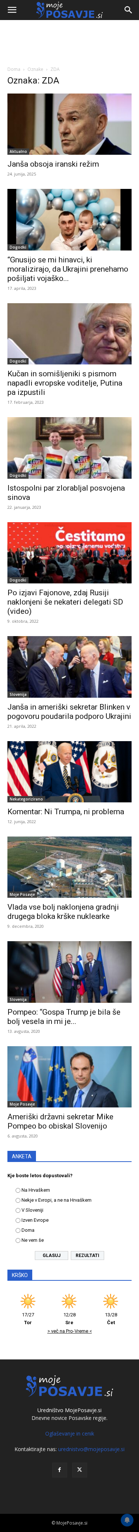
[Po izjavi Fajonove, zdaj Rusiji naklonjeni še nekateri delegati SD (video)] (69, 552)
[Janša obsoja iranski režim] (69, 124)
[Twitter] (79, 1470)
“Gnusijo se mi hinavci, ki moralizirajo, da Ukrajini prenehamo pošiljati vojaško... (67, 269)
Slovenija (18, 694)
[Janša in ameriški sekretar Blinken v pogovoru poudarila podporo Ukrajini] (69, 666)
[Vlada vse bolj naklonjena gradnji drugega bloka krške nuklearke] (69, 867)
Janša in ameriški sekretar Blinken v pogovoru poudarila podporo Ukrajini (69, 712)
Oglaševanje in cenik (69, 1433)
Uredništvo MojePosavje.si (69, 1410)
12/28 (69, 1318)
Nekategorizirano (26, 799)
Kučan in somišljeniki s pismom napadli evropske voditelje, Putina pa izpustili (64, 383)
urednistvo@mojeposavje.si (91, 1449)
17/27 (28, 1318)
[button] (12, 10)
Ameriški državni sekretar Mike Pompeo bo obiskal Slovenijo (60, 1121)
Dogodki (18, 247)
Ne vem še (32, 1240)
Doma (13, 69)
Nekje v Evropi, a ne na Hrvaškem (56, 1200)
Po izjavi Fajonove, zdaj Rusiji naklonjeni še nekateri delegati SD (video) (65, 602)
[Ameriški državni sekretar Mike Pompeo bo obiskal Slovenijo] (69, 1076)
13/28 (111, 1318)
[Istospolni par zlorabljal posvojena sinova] (69, 447)
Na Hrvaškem (35, 1190)
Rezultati (87, 1255)
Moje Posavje (22, 894)
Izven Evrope (35, 1220)
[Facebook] (59, 1470)
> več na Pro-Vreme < (69, 1331)
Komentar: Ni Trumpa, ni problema (65, 811)
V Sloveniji (32, 1210)
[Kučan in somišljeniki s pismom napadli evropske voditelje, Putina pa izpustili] (69, 333)
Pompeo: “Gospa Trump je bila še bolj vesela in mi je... (63, 1017)
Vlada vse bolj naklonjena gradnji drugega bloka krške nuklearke (63, 912)
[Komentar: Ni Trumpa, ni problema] (69, 771)
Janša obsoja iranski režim (53, 164)
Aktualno (18, 151)
